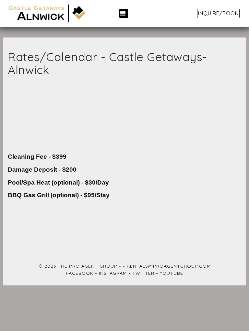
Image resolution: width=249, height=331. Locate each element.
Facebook (79, 273)
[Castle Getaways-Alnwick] (47, 14)
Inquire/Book (218, 13)
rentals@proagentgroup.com (169, 266)
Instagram (113, 273)
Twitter (143, 273)
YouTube (171, 273)
